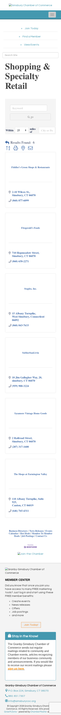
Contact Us (41, 536)
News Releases (36, 531)
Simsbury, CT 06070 (28, 690)
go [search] (32, 117)
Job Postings (27, 536)
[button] (7, 142)
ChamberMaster (38, 712)
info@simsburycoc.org (22, 701)
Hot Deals (25, 533)
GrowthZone (10, 712)
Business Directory (18, 531)
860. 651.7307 (16, 696)
